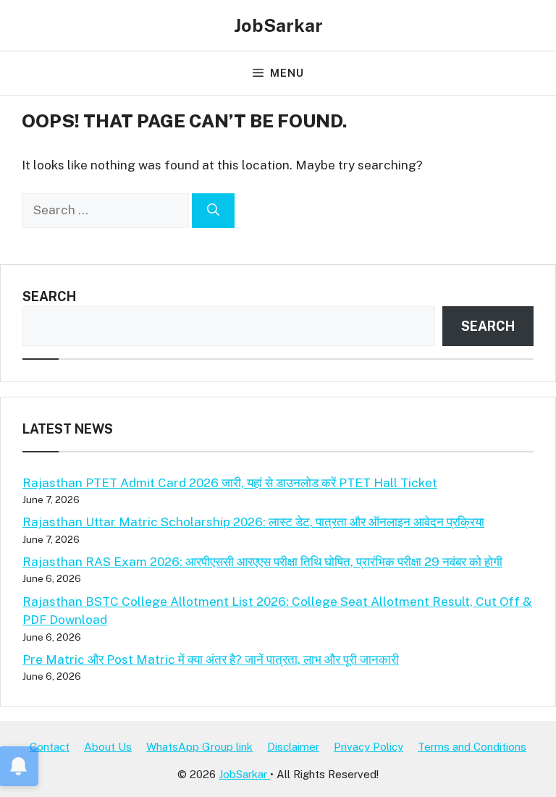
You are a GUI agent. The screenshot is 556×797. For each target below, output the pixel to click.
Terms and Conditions (472, 747)
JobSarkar (278, 25)
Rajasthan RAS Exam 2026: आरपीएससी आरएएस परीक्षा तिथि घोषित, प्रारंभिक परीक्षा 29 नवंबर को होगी (262, 561)
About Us (108, 747)
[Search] (213, 210)
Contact (50, 747)
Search (49, 296)
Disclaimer (293, 747)
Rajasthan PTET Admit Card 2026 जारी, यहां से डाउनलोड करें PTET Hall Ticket (229, 483)
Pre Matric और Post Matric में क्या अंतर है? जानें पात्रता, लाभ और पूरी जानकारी (210, 659)
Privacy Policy (368, 747)
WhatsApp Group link (199, 747)
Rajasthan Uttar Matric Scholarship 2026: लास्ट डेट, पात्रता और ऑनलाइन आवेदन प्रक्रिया (253, 522)
